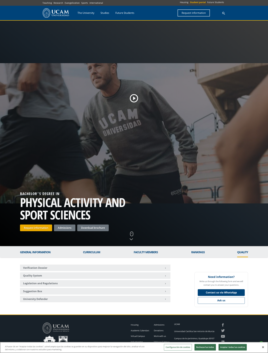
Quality (242, 252)
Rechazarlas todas (205, 347)
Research (58, 2)
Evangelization (72, 2)
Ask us (221, 300)
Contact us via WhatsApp (221, 292)
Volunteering (137, 341)
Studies (104, 13)
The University (86, 13)
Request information (36, 227)
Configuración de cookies (178, 347)
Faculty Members (146, 252)
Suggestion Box (32, 291)
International (96, 2)
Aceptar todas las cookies (232, 347)
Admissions (64, 227)
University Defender (35, 299)
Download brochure (93, 227)
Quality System (32, 275)
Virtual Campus (138, 336)
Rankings (198, 252)
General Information (35, 252)
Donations (158, 330)
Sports (84, 2)
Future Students (215, 2)
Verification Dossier (35, 268)
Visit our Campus (162, 341)
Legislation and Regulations (40, 283)
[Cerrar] (263, 347)
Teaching (47, 2)
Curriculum (91, 252)
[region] (134, 347)
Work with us (160, 336)
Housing (184, 2)
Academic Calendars (140, 330)
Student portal (198, 2)
